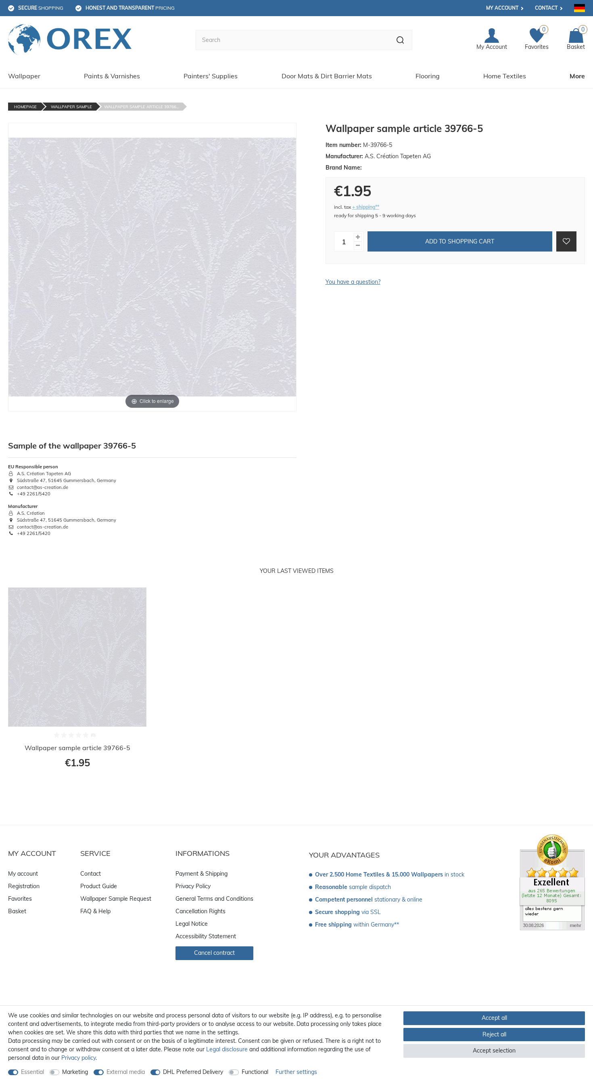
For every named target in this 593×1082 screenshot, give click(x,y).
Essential (32, 1072)
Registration (24, 886)
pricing (130, 8)
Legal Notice (191, 923)
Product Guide (98, 886)
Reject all (494, 1034)
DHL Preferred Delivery (193, 1072)
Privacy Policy (193, 886)
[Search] (400, 40)
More (577, 76)
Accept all (494, 1017)
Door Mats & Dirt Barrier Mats (327, 76)
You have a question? (353, 281)
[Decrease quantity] (358, 245)
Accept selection (494, 1050)
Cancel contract (214, 952)
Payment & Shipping (201, 873)
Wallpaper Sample (71, 106)
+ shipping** (365, 207)
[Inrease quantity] (358, 237)
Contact (546, 8)
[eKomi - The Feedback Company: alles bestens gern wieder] (552, 881)
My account (502, 8)
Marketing (75, 1072)
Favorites (20, 898)
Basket (17, 911)
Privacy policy (78, 1057)
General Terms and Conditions (214, 898)
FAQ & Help (95, 911)
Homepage (25, 106)
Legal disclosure (227, 1049)
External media (125, 1072)
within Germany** (357, 924)
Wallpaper (24, 76)
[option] (77, 683)
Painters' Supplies (211, 76)
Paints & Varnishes (112, 76)
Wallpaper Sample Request (115, 898)
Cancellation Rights (200, 911)
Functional (255, 1072)
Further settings (296, 1072)
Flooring (428, 76)
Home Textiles (504, 76)
